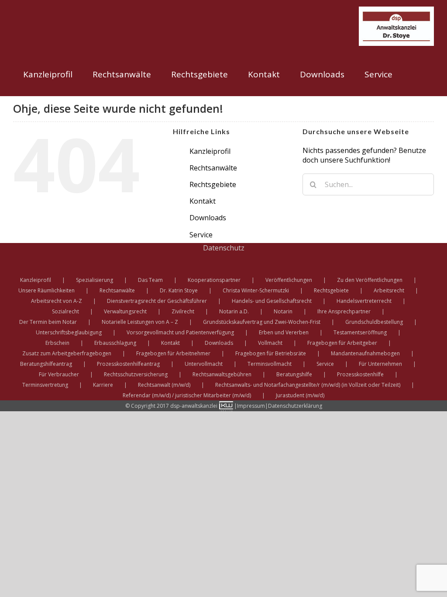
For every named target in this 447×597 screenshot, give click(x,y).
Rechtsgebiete (212, 184)
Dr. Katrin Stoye (179, 290)
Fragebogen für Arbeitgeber (342, 343)
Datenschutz (223, 248)
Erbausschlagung (115, 343)
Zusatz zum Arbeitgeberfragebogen (66, 353)
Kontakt (202, 201)
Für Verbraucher (59, 374)
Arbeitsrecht (389, 290)
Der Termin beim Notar (48, 322)
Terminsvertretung (45, 385)
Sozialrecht (65, 311)
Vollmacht (270, 343)
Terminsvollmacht (270, 364)
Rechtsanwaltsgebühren (222, 374)
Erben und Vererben (284, 332)
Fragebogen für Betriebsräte (270, 353)
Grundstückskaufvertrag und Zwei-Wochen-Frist (261, 322)
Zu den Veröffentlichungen (369, 280)
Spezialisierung (94, 280)
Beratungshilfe (294, 374)
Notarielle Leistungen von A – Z (140, 322)
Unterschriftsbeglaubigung (69, 332)
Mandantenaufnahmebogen (365, 353)
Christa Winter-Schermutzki (256, 290)
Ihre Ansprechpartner (344, 311)
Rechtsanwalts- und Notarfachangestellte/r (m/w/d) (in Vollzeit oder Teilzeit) (307, 385)
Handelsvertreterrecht (364, 301)
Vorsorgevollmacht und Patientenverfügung (180, 332)
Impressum (251, 406)
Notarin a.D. (234, 311)
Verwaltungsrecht (125, 311)
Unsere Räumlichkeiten (46, 290)
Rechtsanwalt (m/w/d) (164, 385)
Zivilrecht (183, 311)
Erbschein (57, 343)
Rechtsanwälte (213, 168)
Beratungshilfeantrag (46, 364)
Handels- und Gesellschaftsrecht (272, 301)
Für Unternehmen (380, 364)
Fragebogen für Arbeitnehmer (173, 353)
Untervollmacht (204, 364)
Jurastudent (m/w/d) (300, 395)
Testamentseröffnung (360, 332)
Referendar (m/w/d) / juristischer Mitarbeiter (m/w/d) (187, 395)
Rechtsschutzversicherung (136, 374)
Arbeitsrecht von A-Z (56, 301)
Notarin (283, 311)
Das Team (150, 280)
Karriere (103, 385)
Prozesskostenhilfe (360, 374)
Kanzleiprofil (209, 151)
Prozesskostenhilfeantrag (128, 364)
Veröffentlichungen (288, 280)
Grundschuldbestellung (374, 322)
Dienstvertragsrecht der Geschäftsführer (157, 301)
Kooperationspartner (214, 280)
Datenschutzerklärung (295, 406)
